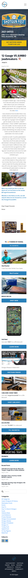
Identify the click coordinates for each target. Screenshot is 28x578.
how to (4, 507)
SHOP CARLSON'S (14, 402)
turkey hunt (5, 527)
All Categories (6, 499)
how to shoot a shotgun (9, 509)
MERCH (14, 571)
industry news (6, 513)
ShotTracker (14, 273)
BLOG (13, 565)
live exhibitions (6, 515)
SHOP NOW (14, 300)
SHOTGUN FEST (10, 563)
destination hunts (7, 503)
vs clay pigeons (6, 531)
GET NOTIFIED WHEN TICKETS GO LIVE (14, 43)
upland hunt (5, 529)
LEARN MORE (14, 347)
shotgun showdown (7, 523)
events (3, 505)
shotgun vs (4, 62)
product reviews (6, 517)
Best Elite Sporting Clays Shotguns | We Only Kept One (13, 483)
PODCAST (18, 567)
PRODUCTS (10, 567)
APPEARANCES (9, 569)
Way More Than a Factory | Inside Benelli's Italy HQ (11, 476)
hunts (3, 511)
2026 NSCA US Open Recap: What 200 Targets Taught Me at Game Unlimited (13, 469)
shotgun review (6, 521)
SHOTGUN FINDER (14, 372)
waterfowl (5, 533)
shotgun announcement (9, 519)
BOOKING (19, 565)
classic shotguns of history (10, 501)
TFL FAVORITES (14, 245)
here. (16, 110)
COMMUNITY (19, 569)
